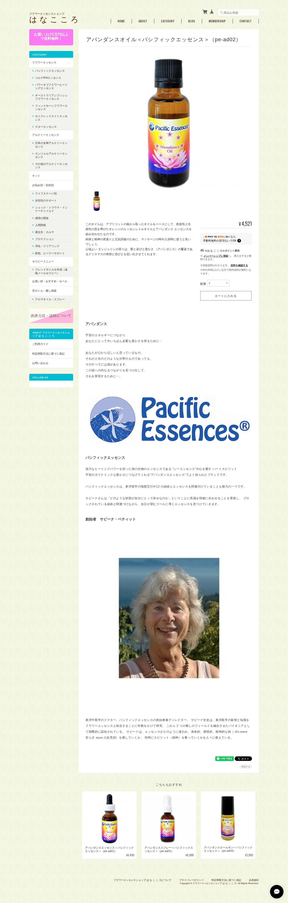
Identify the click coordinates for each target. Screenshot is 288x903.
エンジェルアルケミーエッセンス (51, 155)
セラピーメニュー (43, 261)
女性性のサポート (46, 200)
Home (121, 21)
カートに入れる (226, 296)
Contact (246, 21)
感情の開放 (42, 218)
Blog (191, 21)
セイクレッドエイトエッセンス (51, 118)
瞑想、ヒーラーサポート (50, 253)
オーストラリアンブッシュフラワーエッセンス (51, 97)
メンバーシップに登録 (215, 255)
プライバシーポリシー (191, 880)
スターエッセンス (46, 126)
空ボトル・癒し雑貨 (44, 290)
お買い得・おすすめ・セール (49, 281)
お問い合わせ (40, 363)
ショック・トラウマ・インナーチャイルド (51, 209)
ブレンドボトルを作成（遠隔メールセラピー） (51, 271)
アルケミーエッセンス (45, 134)
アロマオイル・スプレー (50, 299)
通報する (245, 766)
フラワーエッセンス (44, 62)
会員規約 (254, 880)
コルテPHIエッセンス (48, 77)
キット (36, 175)
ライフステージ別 (46, 193)
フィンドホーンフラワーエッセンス (51, 107)
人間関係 (40, 225)
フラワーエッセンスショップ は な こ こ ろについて (142, 880)
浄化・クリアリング (47, 246)
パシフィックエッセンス (50, 70)
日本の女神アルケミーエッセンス (51, 144)
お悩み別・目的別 (43, 185)
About (143, 21)
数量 (203, 284)
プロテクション (44, 239)
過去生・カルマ (44, 232)
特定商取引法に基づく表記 (48, 353)
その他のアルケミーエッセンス (51, 165)
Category (168, 21)
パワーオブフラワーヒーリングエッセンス (51, 86)
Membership (217, 21)
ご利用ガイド (40, 343)
